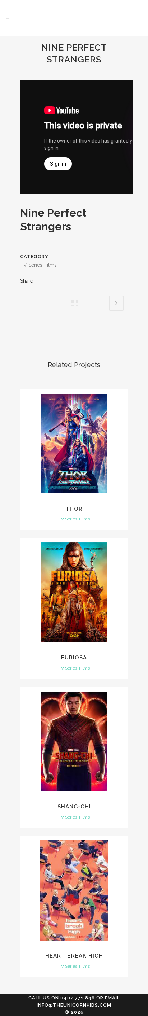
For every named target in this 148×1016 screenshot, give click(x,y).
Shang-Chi (74, 806)
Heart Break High (74, 955)
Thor (74, 509)
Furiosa (74, 657)
